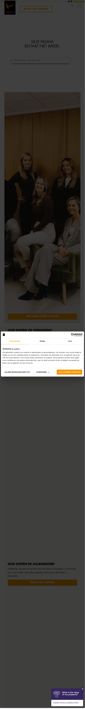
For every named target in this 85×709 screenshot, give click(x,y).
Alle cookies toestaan (69, 372)
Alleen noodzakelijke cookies (16, 372)
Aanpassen (41, 372)
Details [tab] (42, 341)
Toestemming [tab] (15, 341)
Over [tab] (70, 341)
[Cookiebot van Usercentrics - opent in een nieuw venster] (72, 334)
